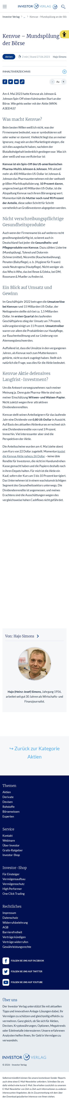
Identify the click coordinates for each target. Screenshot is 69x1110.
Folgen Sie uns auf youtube (27, 982)
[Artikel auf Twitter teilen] (10, 81)
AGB (5, 927)
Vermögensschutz (13, 884)
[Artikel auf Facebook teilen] (5, 81)
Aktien (7, 792)
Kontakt (8, 835)
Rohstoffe (9, 806)
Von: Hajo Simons (19, 636)
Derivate (8, 797)
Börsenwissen (11, 811)
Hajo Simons (59, 56)
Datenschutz (10, 917)
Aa (57, 81)
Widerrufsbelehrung (15, 922)
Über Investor (11, 845)
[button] (64, 34)
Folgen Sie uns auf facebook (27, 960)
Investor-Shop (11, 855)
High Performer (12, 889)
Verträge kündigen (14, 937)
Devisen (8, 802)
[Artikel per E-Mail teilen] (16, 81)
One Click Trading (14, 893)
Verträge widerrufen (15, 942)
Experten (8, 816)
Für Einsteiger (11, 874)
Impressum (9, 913)
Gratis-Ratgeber (13, 850)
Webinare (9, 840)
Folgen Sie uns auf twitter (26, 971)
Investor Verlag (11, 16)
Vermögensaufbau (14, 879)
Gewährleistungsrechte (17, 947)
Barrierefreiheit (12, 932)
